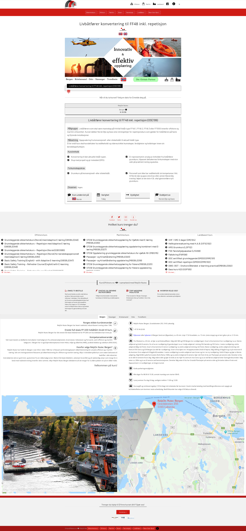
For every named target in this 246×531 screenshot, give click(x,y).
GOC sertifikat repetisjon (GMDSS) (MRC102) (189, 262)
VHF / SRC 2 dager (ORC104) (181, 240)
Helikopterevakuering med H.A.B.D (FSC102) (189, 243)
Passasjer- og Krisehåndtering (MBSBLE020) (108, 256)
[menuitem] (135, 4)
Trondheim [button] (142, 317)
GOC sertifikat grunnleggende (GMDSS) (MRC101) (191, 258)
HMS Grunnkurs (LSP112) (180, 247)
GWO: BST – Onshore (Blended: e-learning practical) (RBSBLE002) (200, 265)
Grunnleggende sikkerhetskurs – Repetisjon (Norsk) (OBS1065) (35, 250)
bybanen (148, 335)
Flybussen (137, 335)
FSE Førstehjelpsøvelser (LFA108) (184, 251)
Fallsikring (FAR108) (177, 254)
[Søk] (179, 4)
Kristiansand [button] (123, 317)
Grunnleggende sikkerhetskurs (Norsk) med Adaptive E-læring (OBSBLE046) (41, 240)
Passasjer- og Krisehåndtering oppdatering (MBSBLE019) (114, 260)
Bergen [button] (102, 317)
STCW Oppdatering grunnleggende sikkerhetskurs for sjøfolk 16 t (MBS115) (122, 253)
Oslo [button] (133, 317)
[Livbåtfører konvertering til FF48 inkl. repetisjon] (121, 34)
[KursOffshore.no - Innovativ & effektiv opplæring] (74, 4)
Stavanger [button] (112, 317)
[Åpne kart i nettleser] (123, 444)
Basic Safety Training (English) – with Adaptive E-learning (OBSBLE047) (39, 260)
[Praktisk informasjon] (157, 528)
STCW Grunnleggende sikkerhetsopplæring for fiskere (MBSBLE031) (119, 264)
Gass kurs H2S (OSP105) (179, 269)
